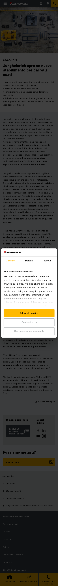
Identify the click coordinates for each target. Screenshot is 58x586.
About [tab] (47, 260)
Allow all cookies (29, 313)
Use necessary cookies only (29, 331)
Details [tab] (29, 260)
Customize (27, 322)
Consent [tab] (10, 260)
